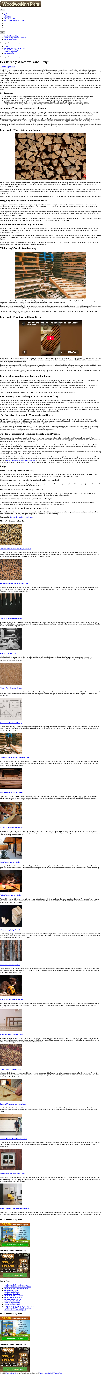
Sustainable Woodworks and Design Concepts (15, 549)
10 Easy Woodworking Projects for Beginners (20, 460)
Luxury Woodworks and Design (11, 1069)
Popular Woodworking (11, 36)
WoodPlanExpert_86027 (7, 67)
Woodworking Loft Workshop (13, 1295)
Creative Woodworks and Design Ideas (13, 1104)
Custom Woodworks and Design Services (13, 1139)
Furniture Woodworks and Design (11, 792)
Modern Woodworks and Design (11, 723)
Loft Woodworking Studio (12, 1301)
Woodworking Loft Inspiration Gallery (16, 1288)
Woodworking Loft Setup (12, 1302)
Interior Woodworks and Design (11, 827)
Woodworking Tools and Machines (15, 37)
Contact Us (7, 17)
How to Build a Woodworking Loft (15, 1310)
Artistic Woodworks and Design (10, 895)
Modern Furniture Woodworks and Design (14, 1208)
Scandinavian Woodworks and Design (12, 1173)
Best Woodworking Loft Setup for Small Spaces (19, 1306)
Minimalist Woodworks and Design (11, 1034)
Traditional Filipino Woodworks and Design (14, 583)
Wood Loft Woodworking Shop (14, 1297)
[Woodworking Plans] (21, 8)
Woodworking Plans (10, 39)
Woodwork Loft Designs (11, 1290)
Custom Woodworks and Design (11, 618)
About (6, 15)
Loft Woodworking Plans (12, 1304)
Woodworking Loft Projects (12, 1299)
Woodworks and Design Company (11, 999)
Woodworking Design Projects (10, 930)
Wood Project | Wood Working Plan (50, 1373)
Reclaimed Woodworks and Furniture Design (15, 757)
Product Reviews (9, 53)
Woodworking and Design (8, 653)
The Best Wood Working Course (14, 20)
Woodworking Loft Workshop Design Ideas (17, 1308)
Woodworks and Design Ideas (10, 965)
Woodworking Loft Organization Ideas (16, 1285)
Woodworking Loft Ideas (12, 1294)
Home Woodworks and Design (10, 862)
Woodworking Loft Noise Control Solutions (17, 1287)
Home (6, 13)
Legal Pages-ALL (9, 18)
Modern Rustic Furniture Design (11, 688)
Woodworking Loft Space (12, 1292)
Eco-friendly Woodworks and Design (21, 517)
